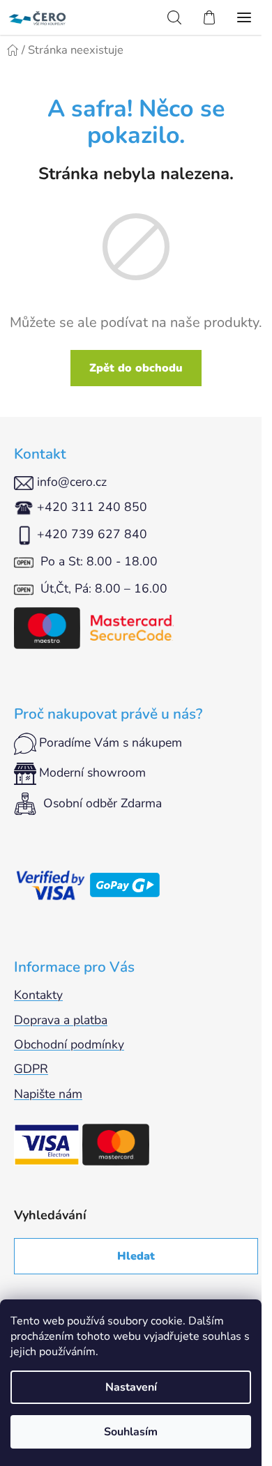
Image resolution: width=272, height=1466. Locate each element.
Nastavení (131, 1387)
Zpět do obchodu (136, 368)
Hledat (136, 1256)
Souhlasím (131, 1432)
